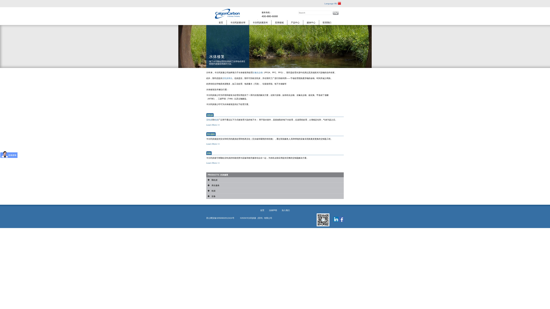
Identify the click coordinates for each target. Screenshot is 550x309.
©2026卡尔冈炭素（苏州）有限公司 (256, 218)
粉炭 (216, 120)
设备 (213, 196)
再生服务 (215, 185)
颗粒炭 (214, 180)
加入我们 (286, 210)
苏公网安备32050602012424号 (223, 218)
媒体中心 (311, 22)
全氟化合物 (258, 72)
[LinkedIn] (336, 219)
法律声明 (273, 210)
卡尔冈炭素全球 (237, 22)
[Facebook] (341, 219)
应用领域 (279, 22)
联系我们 (327, 22)
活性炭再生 (227, 78)
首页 (221, 22)
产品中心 (295, 22)
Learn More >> (213, 125)
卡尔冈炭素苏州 (260, 22)
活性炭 (209, 120)
